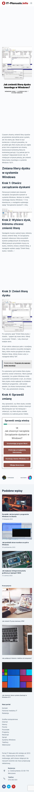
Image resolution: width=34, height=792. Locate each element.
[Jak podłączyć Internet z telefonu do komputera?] (17, 640)
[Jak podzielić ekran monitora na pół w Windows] (17, 531)
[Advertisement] (17, 24)
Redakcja (5, 713)
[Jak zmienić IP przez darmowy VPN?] (17, 603)
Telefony (5, 742)
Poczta (4, 727)
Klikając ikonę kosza (17, 465)
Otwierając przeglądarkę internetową (17, 451)
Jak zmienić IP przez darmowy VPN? (13, 621)
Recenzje (5, 735)
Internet (5, 722)
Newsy (4, 724)
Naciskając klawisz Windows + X (17, 459)
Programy (5, 732)
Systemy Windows (17, 92)
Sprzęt (4, 737)
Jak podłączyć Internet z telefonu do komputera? (17, 658)
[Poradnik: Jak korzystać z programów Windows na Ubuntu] (17, 503)
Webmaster (6, 745)
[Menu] (31, 3)
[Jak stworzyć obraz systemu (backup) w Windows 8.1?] (17, 677)
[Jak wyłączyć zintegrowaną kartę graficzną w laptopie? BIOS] (17, 559)
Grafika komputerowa (10, 719)
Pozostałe (5, 730)
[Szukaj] (28, 3)
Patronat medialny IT (9, 711)
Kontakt (5, 708)
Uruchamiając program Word (17, 443)
